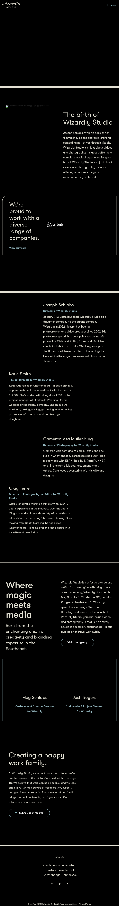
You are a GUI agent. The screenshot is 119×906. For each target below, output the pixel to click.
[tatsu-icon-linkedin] (52, 884)
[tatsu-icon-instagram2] (60, 884)
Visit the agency (77, 642)
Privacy (82, 904)
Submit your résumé (31, 812)
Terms (88, 904)
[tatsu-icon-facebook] (67, 884)
